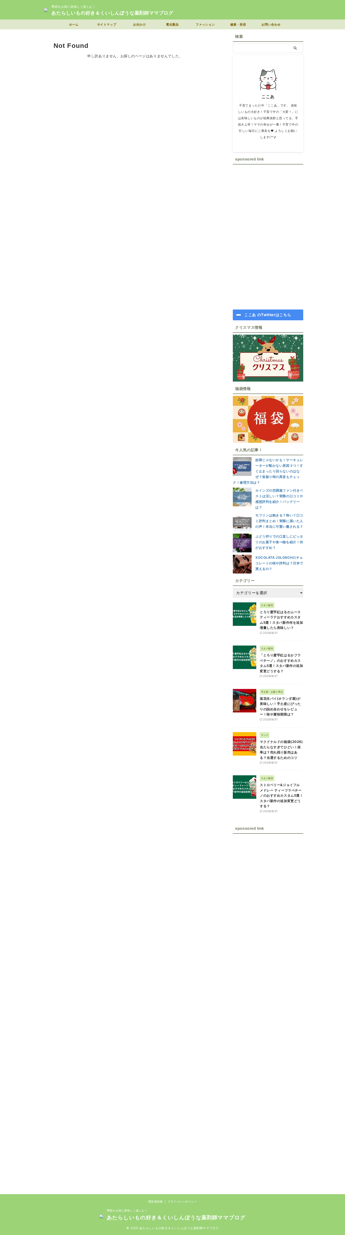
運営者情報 (155, 1201)
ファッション (205, 24)
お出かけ (139, 24)
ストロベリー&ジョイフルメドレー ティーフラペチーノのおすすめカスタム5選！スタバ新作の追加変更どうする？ (281, 795)
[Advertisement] (268, 236)
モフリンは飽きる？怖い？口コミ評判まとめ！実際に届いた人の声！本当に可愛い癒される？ (279, 520)
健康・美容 (238, 24)
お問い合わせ (270, 24)
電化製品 (172, 24)
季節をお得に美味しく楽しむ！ (127, 1210)
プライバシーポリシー (182, 1201)
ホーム (74, 24)
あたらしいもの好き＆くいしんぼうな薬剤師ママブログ (112, 13)
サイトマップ (106, 24)
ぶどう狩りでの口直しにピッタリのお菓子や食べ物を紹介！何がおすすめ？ (279, 542)
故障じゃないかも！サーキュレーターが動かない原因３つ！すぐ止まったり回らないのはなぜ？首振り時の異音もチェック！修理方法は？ (268, 471)
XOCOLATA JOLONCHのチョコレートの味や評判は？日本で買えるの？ (279, 563)
